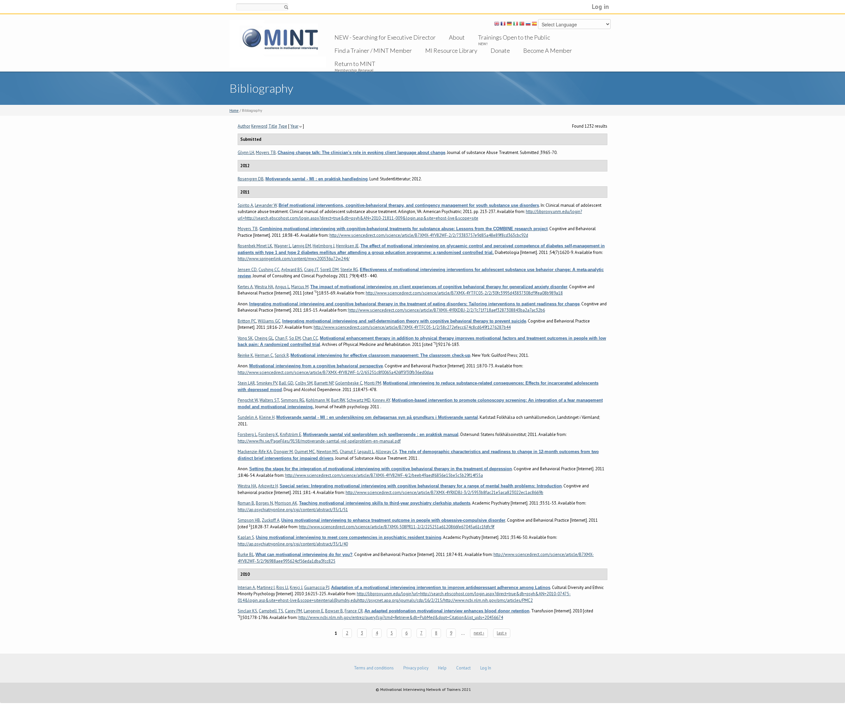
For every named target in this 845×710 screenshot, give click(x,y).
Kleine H (267, 417)
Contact (463, 668)
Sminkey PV (266, 383)
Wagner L (282, 246)
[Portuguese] (521, 24)
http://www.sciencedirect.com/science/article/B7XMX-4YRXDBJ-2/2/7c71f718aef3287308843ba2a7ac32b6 (446, 310)
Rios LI (282, 587)
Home (234, 110)
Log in (600, 6)
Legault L (365, 451)
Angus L (282, 287)
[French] (503, 24)
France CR (354, 611)
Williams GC (269, 321)
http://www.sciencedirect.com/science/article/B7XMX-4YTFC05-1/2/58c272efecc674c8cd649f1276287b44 (412, 327)
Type (282, 126)
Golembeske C (348, 383)
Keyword (259, 126)
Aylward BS (291, 269)
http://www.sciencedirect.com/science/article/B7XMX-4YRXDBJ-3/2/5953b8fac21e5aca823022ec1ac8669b (444, 492)
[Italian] (515, 24)
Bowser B (334, 611)
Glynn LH (246, 152)
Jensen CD (247, 269)
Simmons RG (292, 400)
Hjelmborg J (323, 246)
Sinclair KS (247, 611)
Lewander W (266, 205)
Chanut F (348, 451)
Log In (485, 668)
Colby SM (304, 383)
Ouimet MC (304, 451)
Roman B (246, 503)
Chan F (281, 338)
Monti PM (372, 383)
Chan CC (310, 338)
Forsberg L (247, 434)
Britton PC (247, 321)
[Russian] (528, 24)
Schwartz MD (359, 400)
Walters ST (269, 400)
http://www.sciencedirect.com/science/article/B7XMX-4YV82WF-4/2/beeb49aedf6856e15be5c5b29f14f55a (384, 475)
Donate (500, 50)
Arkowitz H (268, 486)
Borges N (264, 503)
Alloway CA (386, 451)
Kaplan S (246, 537)
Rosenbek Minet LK (255, 246)
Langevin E (313, 611)
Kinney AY (381, 400)
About (457, 37)
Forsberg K (268, 434)
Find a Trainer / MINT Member (373, 50)
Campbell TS (271, 611)
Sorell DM (329, 269)
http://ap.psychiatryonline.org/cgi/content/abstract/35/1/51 (293, 509)
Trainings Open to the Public (514, 37)
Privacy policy (415, 668)
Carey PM (293, 611)
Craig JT (311, 269)
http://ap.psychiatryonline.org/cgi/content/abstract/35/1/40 (293, 544)
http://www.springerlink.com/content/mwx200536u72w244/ (294, 259)
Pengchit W (248, 400)
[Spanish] (534, 24)
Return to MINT (354, 63)
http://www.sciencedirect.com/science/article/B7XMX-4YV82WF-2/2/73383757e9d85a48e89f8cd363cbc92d (428, 235)
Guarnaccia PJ (316, 587)
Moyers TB (266, 152)
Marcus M (300, 287)
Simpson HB (249, 520)
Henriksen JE (347, 246)
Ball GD (286, 383)
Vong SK (245, 338)
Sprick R (282, 355)
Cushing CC (269, 269)
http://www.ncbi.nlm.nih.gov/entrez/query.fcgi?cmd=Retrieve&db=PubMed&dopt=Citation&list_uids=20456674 (400, 617)
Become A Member (547, 50)
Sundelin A (247, 417)
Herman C (264, 355)
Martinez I (266, 587)
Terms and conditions (374, 668)
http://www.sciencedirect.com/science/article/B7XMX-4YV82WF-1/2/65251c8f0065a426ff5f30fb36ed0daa (335, 372)
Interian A (246, 587)
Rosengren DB (251, 179)
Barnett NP (323, 383)
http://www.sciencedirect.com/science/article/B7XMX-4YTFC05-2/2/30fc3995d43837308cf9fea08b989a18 (464, 293)
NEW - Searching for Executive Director (385, 37)
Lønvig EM (301, 246)
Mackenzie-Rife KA (255, 451)
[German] (509, 24)
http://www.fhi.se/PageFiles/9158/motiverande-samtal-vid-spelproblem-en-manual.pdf (319, 441)
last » (502, 633)
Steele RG (349, 269)
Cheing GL (263, 338)
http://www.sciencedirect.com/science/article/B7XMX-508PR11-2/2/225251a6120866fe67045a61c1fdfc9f (396, 527)
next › (479, 633)
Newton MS (327, 451)
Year (294, 126)
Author (244, 126)
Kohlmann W (317, 400)
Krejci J (296, 587)
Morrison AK (286, 503)
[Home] (277, 43)
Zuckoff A (271, 520)
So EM (295, 338)
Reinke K (245, 355)
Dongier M (283, 451)
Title (272, 126)
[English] (496, 24)
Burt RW (338, 400)
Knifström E (290, 434)
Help (442, 668)
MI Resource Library (451, 50)
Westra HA (263, 287)
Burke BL (246, 554)
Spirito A (245, 205)
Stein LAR (246, 383)
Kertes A (245, 287)
